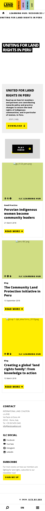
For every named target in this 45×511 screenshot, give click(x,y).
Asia (23, 4)
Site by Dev (35, 499)
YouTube (10, 444)
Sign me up (12, 477)
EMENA (27, 5)
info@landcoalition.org (12, 426)
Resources (36, 13)
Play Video (21, 148)
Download (15, 125)
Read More (12, 231)
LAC (32, 5)
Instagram (10, 448)
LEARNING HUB (18, 13)
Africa (19, 5)
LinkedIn (9, 452)
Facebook (10, 440)
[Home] (8, 5)
